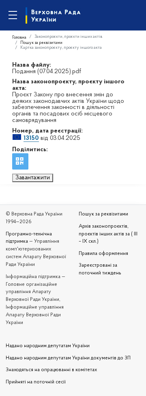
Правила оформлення (103, 253)
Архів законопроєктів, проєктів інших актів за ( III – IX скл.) (108, 234)
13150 (31, 138)
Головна (19, 37)
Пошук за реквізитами (41, 43)
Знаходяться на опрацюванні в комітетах (51, 370)
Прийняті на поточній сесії (36, 382)
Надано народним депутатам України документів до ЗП (68, 358)
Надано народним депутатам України (48, 346)
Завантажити (32, 177)
